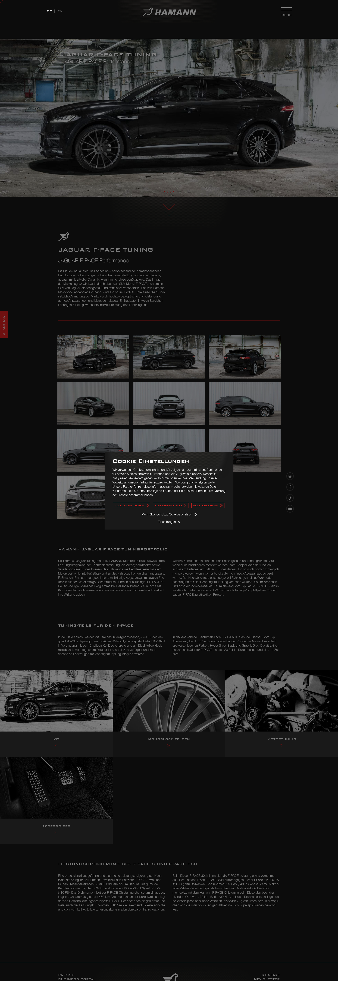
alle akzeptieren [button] (129, 505)
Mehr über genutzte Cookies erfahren (167, 514)
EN (60, 11)
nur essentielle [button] (168, 505)
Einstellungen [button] (167, 522)
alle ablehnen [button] (205, 505)
